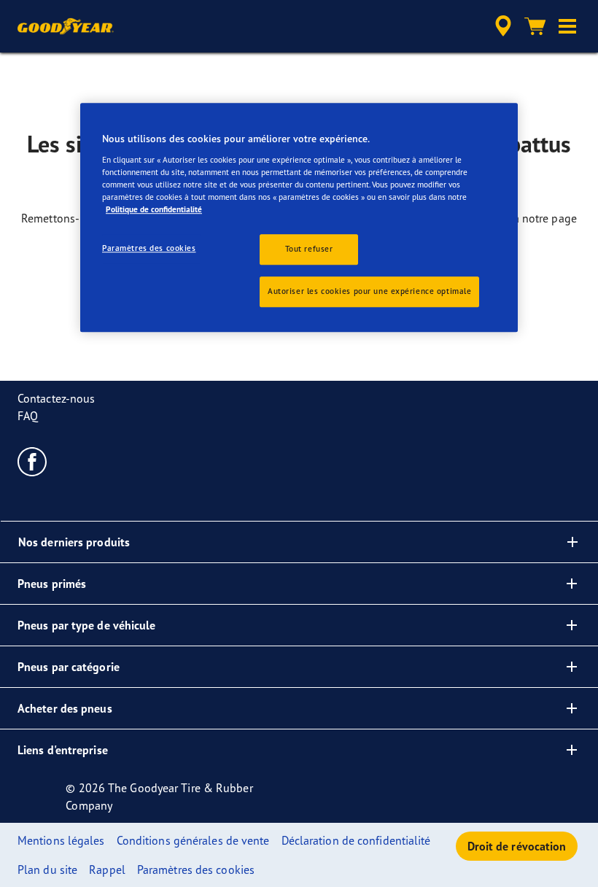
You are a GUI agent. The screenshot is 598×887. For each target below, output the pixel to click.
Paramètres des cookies (149, 249)
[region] (299, 218)
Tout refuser (309, 249)
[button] (567, 26)
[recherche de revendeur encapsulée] (501, 26)
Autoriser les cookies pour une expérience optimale (369, 291)
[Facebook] (32, 461)
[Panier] (535, 26)
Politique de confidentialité (154, 209)
